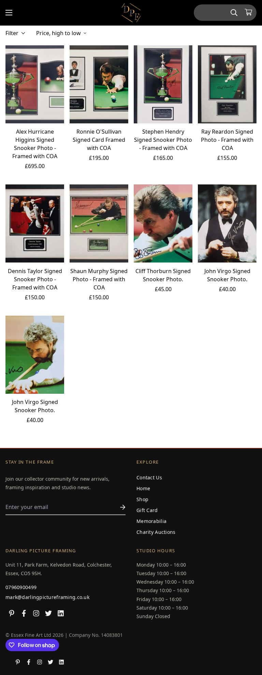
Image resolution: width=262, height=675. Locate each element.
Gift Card (147, 510)
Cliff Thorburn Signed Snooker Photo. (163, 275)
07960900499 (21, 587)
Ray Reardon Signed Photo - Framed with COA (227, 140)
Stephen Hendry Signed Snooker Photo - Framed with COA (163, 140)
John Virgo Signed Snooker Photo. (227, 275)
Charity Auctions (155, 532)
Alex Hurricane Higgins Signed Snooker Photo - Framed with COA (34, 144)
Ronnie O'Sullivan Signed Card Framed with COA (99, 140)
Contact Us (149, 477)
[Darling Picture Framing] (131, 13)
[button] (248, 12)
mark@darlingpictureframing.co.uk (47, 597)
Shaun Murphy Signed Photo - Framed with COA (99, 279)
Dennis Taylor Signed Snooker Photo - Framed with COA (35, 279)
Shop (142, 499)
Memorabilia (151, 521)
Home (143, 488)
